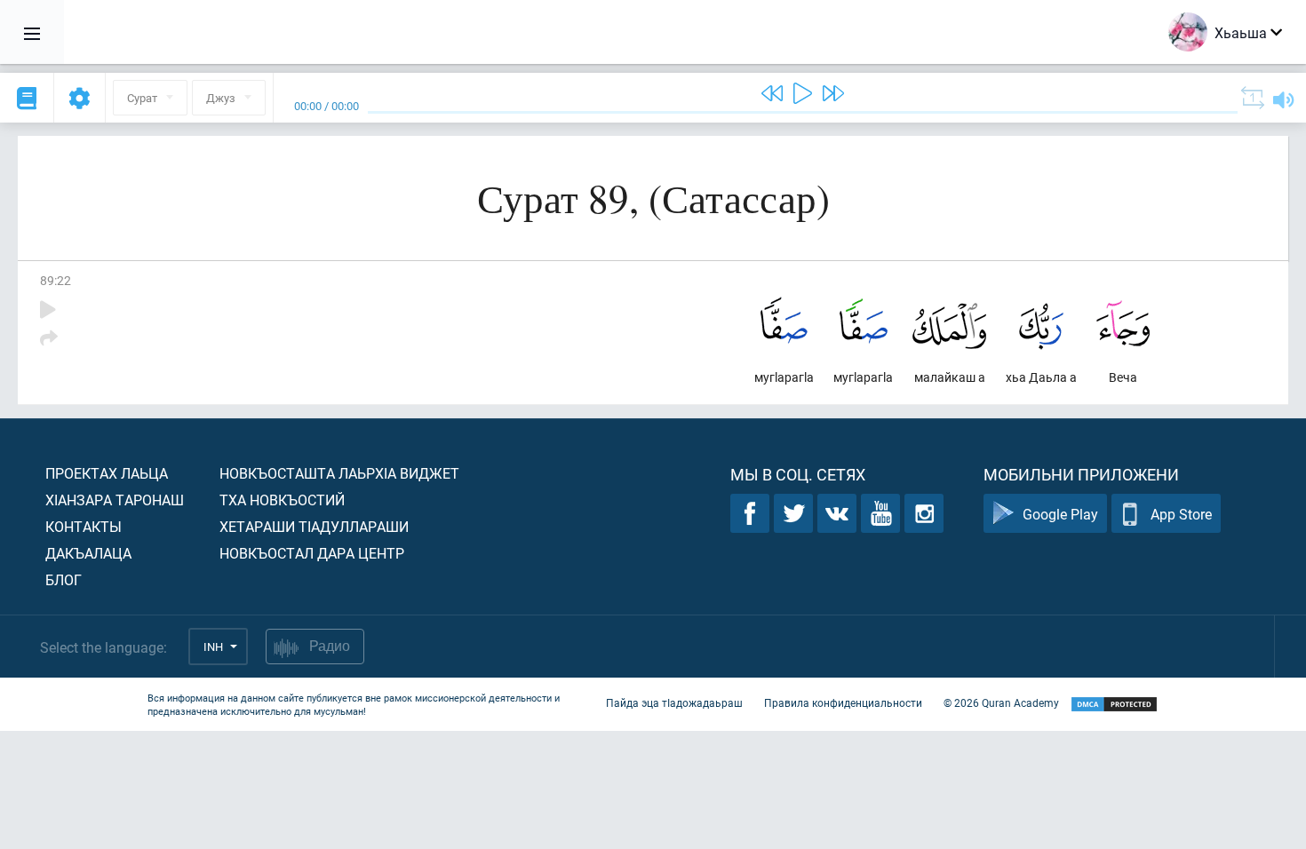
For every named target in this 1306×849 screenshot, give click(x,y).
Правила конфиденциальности (843, 702)
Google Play (1060, 513)
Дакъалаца (88, 553)
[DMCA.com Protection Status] (1114, 704)
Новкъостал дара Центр (311, 553)
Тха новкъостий (282, 499)
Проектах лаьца (106, 473)
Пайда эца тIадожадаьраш (674, 702)
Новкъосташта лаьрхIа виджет (339, 473)
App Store (1181, 513)
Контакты (83, 526)
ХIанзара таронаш (114, 499)
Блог (63, 579)
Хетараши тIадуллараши (314, 526)
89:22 (55, 280)
